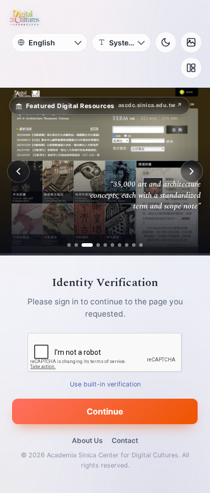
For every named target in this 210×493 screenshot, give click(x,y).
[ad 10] (141, 245)
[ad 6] (112, 245)
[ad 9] (134, 245)
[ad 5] (105, 245)
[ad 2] (76, 245)
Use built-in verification (105, 384)
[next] (191, 171)
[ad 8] (126, 245)
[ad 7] (119, 245)
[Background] (191, 42)
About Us (87, 440)
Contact (125, 440)
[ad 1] (69, 245)
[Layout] (191, 68)
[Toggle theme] (165, 42)
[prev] (18, 171)
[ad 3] (83, 245)
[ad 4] (94, 245)
